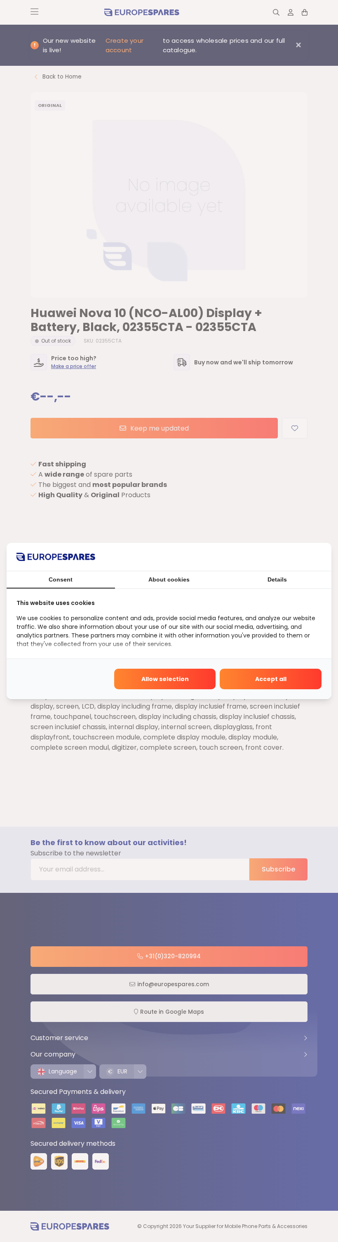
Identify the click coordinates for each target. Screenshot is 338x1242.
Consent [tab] (61, 579)
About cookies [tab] (169, 579)
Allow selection (165, 679)
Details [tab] (277, 579)
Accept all (270, 679)
